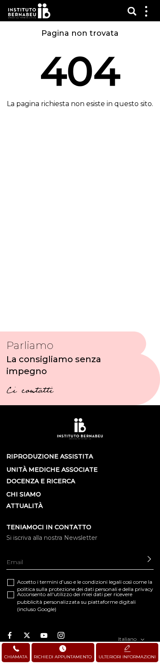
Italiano (128, 639)
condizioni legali (102, 582)
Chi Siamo (23, 494)
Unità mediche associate (52, 469)
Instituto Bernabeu (29, 10)
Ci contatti (29, 391)
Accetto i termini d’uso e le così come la (85, 585)
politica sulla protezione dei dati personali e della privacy (85, 589)
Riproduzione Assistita (49, 456)
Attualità (24, 506)
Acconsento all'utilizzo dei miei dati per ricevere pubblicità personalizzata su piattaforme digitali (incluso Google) (76, 601)
